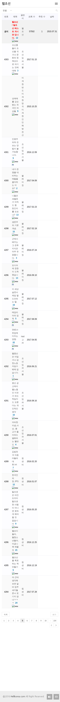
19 (14, 305)
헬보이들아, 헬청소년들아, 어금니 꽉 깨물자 (15, 540)
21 (16, 550)
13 (17, 215)
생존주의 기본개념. (15, 225)
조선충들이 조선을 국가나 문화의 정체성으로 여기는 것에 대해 (15, 58)
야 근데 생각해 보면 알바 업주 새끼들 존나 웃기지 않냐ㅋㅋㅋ (15, 590)
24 (16, 603)
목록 (6, 615)
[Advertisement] (30, 661)
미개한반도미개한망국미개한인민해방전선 (23, 106)
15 (14, 232)
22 (14, 342)
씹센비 (23, 461)
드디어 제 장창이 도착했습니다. (15, 271)
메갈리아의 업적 (15, 315)
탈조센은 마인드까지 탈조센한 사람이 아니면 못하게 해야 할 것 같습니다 (15, 508)
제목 (15, 16)
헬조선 (23, 31)
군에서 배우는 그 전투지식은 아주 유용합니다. (15, 248)
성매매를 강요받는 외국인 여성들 (15, 104)
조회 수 (31, 16)
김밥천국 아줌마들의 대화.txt (15, 458)
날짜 (52, 16)
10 (14, 415)
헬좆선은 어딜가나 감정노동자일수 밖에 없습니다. (15, 363)
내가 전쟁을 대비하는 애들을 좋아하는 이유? (15, 179)
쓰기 (54, 615)
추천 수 (42, 16)
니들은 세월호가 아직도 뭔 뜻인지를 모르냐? (15, 205)
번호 (6, 16)
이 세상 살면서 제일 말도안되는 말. (15, 295)
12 (17, 38)
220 (54, 621)
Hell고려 (22, 339)
